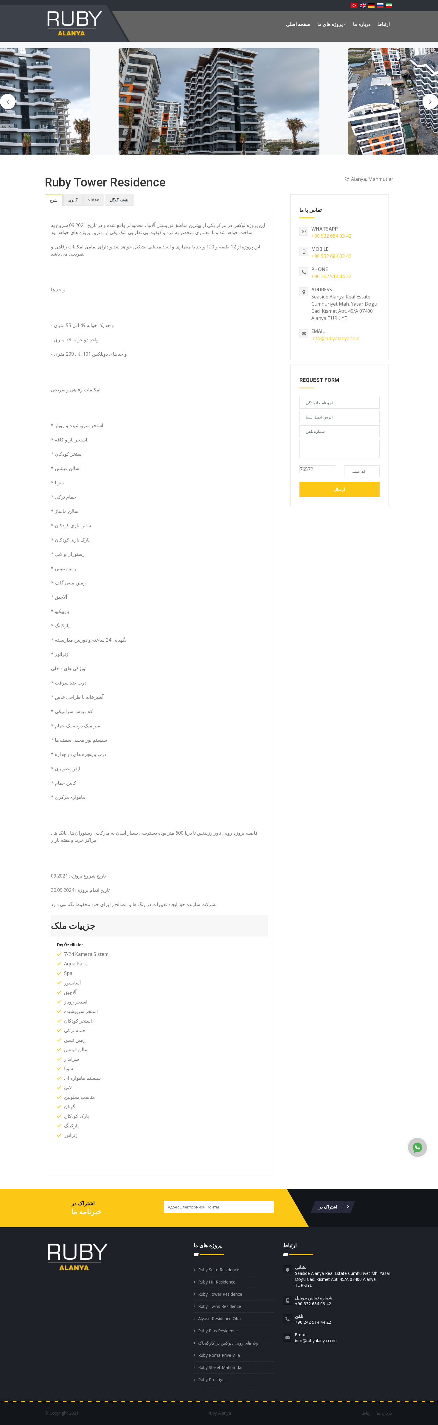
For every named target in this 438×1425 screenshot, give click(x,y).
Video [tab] (93, 200)
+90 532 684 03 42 (331, 236)
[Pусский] (380, 5)
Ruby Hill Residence (216, 1282)
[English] (363, 5)
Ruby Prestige (211, 1379)
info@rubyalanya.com (335, 338)
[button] (159, 925)
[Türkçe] (354, 5)
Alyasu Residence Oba (219, 1318)
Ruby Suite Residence (218, 1269)
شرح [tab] (54, 200)
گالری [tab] (72, 200)
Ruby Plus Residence (218, 1331)
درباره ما (361, 24)
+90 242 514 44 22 (331, 276)
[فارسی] (389, 5)
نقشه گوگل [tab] (119, 200)
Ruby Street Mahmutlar (220, 1367)
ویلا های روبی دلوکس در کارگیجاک (228, 1343)
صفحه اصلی (298, 24)
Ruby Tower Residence (220, 1294)
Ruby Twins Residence (219, 1306)
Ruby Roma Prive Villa (219, 1355)
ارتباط (384, 24)
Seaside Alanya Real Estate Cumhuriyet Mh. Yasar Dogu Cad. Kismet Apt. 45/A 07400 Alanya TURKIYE (342, 1279)
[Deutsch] (371, 5)
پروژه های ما (330, 24)
